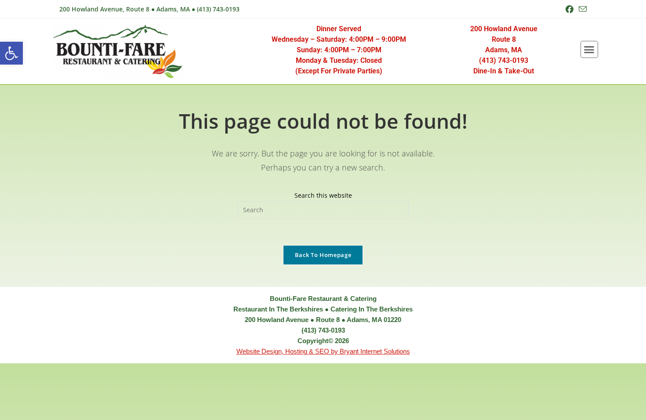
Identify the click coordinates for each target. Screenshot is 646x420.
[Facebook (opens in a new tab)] (569, 9)
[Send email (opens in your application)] (581, 9)
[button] (11, 53)
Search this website (323, 195)
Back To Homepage (323, 255)
